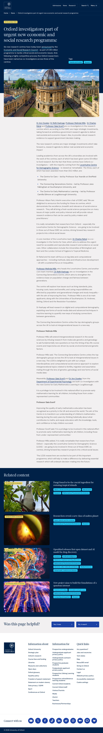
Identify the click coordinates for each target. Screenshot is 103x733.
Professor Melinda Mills (75, 123)
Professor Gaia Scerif (54, 126)
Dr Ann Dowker (43, 123)
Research (72, 5)
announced (47, 47)
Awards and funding (76, 62)
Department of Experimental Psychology (54, 381)
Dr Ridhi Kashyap (57, 123)
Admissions (57, 5)
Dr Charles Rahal (80, 239)
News (65, 5)
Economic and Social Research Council (21, 50)
